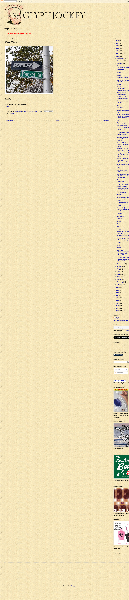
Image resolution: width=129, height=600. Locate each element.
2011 (117, 298)
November (120, 61)
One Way (119, 107)
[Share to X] (48, 111)
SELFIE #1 (120, 75)
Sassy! (119, 221)
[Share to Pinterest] (52, 111)
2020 (117, 46)
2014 (117, 290)
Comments (119, 372)
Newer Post (9, 120)
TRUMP (119, 195)
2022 (117, 40)
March (119, 279)
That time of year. (122, 202)
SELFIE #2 (120, 72)
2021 (117, 43)
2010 (117, 300)
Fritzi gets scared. (122, 77)
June (119, 271)
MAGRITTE (120, 70)
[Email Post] (41, 111)
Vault (118, 224)
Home (57, 120)
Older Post (105, 120)
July (118, 269)
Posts (118, 369)
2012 (117, 295)
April (119, 276)
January (120, 284)
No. (118, 105)
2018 (117, 51)
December (120, 58)
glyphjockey (119, 318)
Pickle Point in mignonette (121, 93)
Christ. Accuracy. (122, 125)
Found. (119, 229)
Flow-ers (119, 218)
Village (119, 200)
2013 (117, 293)
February (120, 282)
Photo (119, 84)
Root (118, 226)
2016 (117, 56)
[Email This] (45, 111)
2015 (117, 287)
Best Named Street (123, 235)
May (118, 274)
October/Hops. (121, 192)
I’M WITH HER (121, 134)
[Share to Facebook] (50, 111)
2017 (117, 53)
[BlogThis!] (46, 111)
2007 (117, 308)
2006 (117, 311)
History (119, 247)
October (120, 63)
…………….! (120, 216)
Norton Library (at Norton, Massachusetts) (123, 160)
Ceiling (119, 242)
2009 (117, 303)
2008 (117, 305)
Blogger (73, 586)
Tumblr (17, 114)
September (120, 264)
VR (118, 120)
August (119, 266)
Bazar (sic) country (123, 197)
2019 (117, 48)
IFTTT (9, 106)
